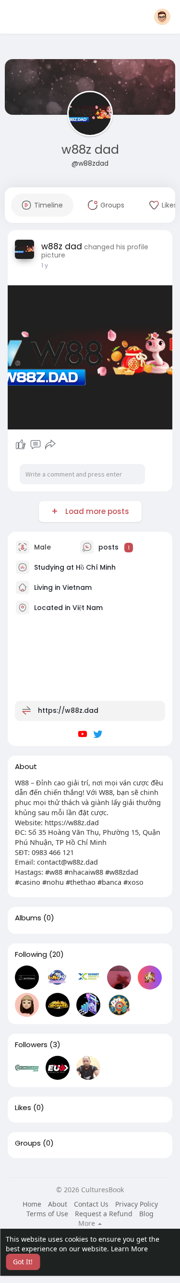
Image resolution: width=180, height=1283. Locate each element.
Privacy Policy (136, 1204)
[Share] (50, 445)
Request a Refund (103, 1213)
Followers (31, 1045)
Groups (28, 1143)
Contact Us (91, 1204)
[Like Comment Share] (35, 445)
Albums (28, 918)
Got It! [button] (23, 1261)
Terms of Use (47, 1213)
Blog (146, 1213)
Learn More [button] (129, 1248)
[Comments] (35, 445)
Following (31, 954)
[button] (162, 17)
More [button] (87, 1223)
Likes (23, 1108)
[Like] (20, 445)
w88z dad (90, 149)
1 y (44, 265)
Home (32, 1204)
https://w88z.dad (68, 710)
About (57, 1204)
